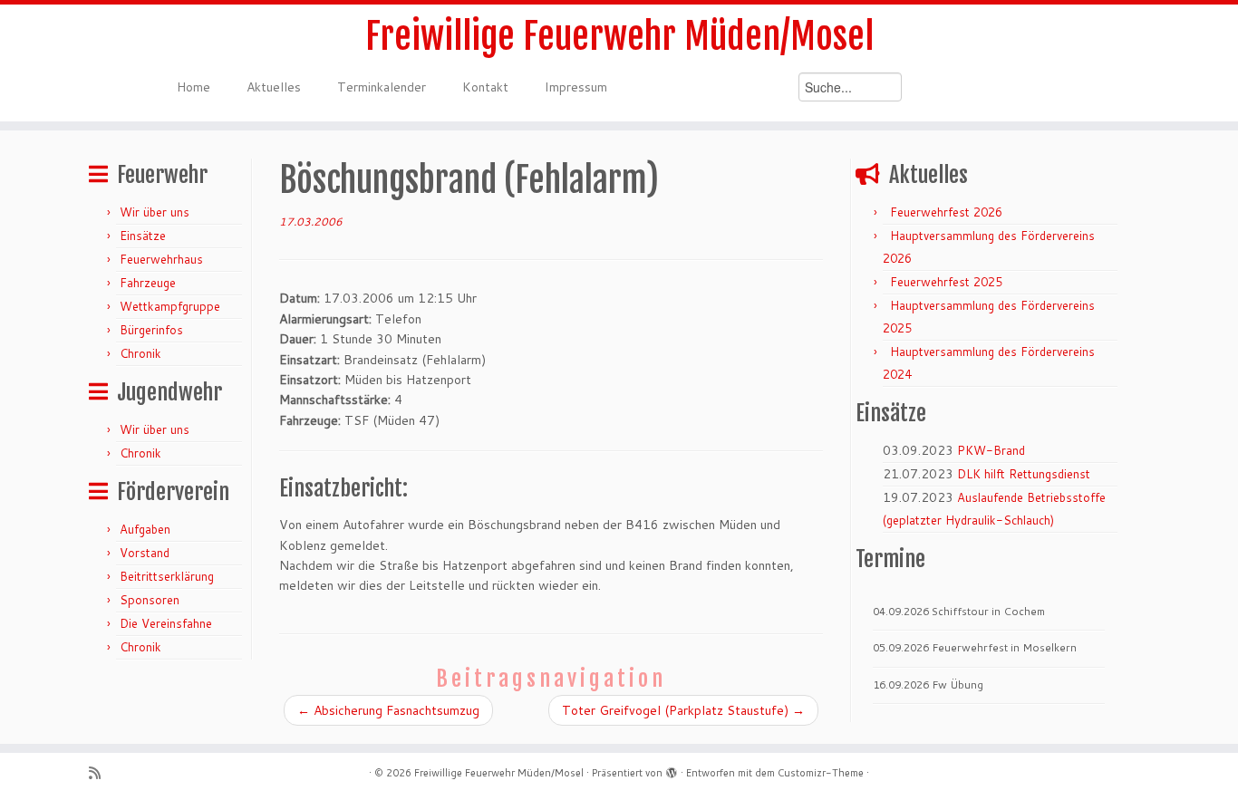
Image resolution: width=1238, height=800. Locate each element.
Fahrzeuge (148, 283)
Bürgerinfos (151, 330)
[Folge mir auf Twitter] (123, 773)
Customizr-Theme (821, 773)
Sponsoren (149, 600)
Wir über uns (154, 212)
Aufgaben (145, 529)
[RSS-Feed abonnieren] (100, 773)
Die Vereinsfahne (166, 623)
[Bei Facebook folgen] (146, 773)
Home (193, 87)
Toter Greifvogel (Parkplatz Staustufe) (683, 710)
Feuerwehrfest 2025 (946, 282)
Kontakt (485, 87)
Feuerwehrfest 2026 (946, 212)
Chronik (140, 353)
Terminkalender (381, 87)
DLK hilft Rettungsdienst (1023, 474)
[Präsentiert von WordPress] (671, 769)
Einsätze (143, 235)
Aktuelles (274, 87)
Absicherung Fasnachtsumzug (388, 710)
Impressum (576, 87)
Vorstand (144, 553)
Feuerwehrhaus (161, 259)
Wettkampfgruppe (170, 306)
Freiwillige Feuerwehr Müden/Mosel (619, 36)
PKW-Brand (991, 450)
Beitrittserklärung (167, 576)
